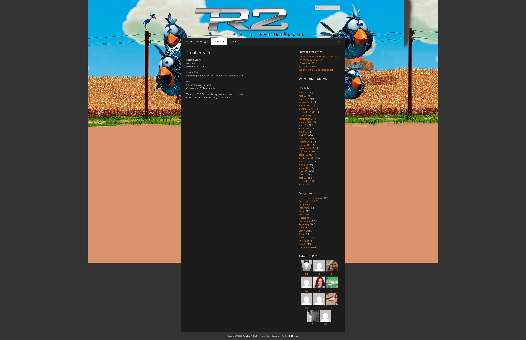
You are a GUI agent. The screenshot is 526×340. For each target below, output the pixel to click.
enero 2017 (304, 105)
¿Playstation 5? (306, 63)
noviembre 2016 (307, 112)
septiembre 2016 (307, 118)
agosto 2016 (305, 121)
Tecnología (304, 237)
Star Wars (304, 230)
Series (302, 227)
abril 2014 (304, 177)
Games (302, 211)
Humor (302, 214)
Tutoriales (219, 41)
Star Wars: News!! (307, 66)
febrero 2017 (305, 102)
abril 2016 (304, 135)
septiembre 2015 (307, 158)
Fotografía (304, 207)
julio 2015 (303, 164)
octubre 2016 (305, 115)
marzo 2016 (305, 138)
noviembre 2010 (307, 181)
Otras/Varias (305, 221)
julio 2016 (303, 125)
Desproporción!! (307, 201)
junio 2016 (304, 128)
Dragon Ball (305, 204)
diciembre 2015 (306, 148)
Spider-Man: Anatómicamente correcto (318, 56)
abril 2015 (304, 174)
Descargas (202, 41)
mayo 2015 (304, 171)
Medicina (303, 217)
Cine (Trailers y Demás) (310, 198)
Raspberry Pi (305, 224)
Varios (233, 41)
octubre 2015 (305, 154)
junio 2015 (304, 167)
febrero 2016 (305, 141)
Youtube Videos (307, 247)
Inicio (189, 41)
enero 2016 (304, 144)
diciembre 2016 (306, 108)
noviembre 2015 (307, 151)
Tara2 (245, 336)
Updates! (303, 243)
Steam (302, 234)
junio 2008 (304, 184)
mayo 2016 (304, 131)
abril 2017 (304, 95)
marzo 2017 (305, 99)
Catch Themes (291, 336)
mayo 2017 (304, 92)
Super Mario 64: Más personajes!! (316, 69)
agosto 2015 (305, 161)
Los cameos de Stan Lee (311, 59)
